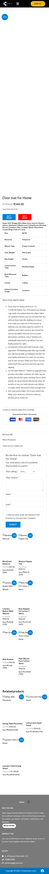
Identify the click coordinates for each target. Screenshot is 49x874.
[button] (17, 3)
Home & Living (16, 410)
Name (9, 494)
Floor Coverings (28, 410)
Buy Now (9, 217)
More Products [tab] (9, 440)
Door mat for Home (16, 300)
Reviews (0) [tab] (7, 434)
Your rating (12, 471)
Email (8, 505)
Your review (12, 477)
